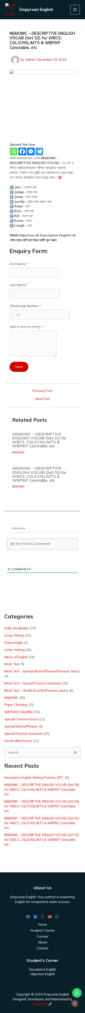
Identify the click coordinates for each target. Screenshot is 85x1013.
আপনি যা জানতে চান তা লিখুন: (27, 327)
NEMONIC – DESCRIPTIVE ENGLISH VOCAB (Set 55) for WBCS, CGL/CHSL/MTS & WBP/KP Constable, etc (41, 789)
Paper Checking (15, 705)
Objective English (42, 974)
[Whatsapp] (14, 151)
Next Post (42, 399)
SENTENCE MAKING (18, 712)
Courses (42, 936)
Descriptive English (42, 969)
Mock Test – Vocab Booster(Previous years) (36, 690)
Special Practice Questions (23, 733)
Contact (42, 948)
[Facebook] (22, 151)
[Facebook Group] (35, 917)
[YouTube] (50, 917)
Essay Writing (14, 635)
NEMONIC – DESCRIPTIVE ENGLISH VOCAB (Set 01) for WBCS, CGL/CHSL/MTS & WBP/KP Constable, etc (39, 440)
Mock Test (11, 664)
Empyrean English (36, 9)
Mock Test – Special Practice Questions (32, 683)
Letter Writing (14, 650)
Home (42, 924)
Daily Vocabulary (16, 628)
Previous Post (42, 391)
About (42, 942)
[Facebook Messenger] (31, 151)
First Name (19, 264)
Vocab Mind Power (18, 741)
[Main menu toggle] (75, 9)
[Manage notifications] (74, 1003)
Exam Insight (13, 642)
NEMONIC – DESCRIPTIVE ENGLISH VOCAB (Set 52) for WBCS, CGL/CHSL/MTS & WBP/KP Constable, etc (41, 840)
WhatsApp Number (25, 306)
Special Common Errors (21, 719)
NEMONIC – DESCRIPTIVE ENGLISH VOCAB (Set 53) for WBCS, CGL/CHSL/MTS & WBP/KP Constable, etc (41, 823)
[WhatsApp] (57, 917)
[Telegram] (39, 151)
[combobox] (15, 314)
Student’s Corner (42, 930)
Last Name (19, 285)
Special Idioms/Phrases (21, 726)
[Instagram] (42, 917)
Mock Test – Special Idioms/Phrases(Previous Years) (42, 671)
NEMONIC (18, 452)
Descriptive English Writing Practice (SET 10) (36, 777)
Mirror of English (16, 657)
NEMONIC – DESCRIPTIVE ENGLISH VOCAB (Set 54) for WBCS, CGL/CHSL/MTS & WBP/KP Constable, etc (41, 806)
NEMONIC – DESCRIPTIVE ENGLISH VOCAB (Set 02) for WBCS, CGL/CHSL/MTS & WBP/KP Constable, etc (39, 474)
